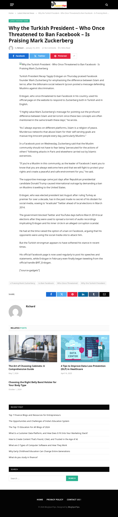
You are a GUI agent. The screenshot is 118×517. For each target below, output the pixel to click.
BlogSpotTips (73, 507)
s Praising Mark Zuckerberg (22, 283)
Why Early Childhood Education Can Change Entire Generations (39, 451)
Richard (20, 48)
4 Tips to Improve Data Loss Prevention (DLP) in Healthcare (83, 368)
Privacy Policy (55, 499)
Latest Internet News (19, 21)
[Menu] (12, 4)
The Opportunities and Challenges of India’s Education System (39, 421)
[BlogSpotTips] (59, 4)
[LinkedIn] (11, 86)
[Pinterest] (11, 94)
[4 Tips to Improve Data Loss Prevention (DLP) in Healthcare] (85, 348)
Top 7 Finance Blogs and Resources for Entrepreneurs (35, 415)
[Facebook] (11, 72)
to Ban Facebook (46, 283)
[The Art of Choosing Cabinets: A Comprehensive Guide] (33, 348)
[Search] (106, 4)
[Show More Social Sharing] (74, 56)
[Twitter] (11, 79)
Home (40, 499)
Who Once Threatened (67, 283)
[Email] (11, 101)
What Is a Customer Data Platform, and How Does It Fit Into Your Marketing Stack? (48, 433)
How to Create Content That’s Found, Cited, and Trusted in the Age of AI (43, 439)
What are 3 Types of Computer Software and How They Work (38, 445)
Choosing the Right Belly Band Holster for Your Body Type (32, 384)
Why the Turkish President (93, 283)
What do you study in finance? (23, 457)
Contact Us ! (74, 499)
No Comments (50, 48)
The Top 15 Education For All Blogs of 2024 (29, 427)
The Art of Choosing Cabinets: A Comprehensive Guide (27, 368)
